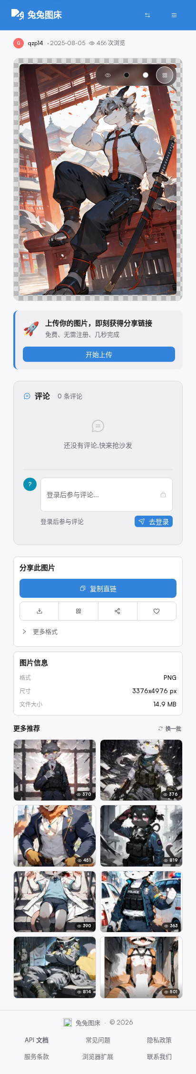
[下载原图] (39, 611)
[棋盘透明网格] (164, 75)
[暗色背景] (126, 75)
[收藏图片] (156, 611)
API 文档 (37, 1040)
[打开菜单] (174, 15)
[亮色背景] (145, 75)
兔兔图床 (45, 14)
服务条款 (36, 1056)
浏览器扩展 (97, 1056)
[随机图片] (147, 15)
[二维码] (78, 611)
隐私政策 (159, 1040)
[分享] (117, 611)
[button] (98, 631)
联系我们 (159, 1056)
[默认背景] (107, 75)
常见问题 (98, 1040)
